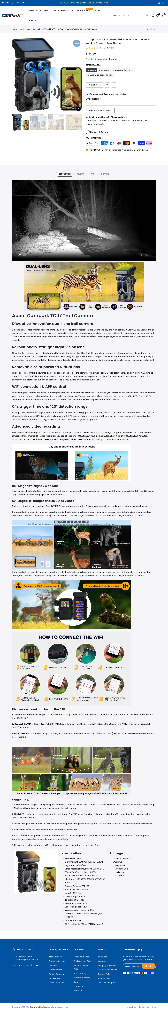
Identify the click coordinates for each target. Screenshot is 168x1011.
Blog (76, 982)
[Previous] (16, 75)
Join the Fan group (107, 982)
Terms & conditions (107, 969)
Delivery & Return (99, 132)
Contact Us (79, 986)
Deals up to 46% (56, 982)
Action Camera (56, 974)
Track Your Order (82, 956)
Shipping (90, 59)
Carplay (53, 965)
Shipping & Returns (107, 965)
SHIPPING (105, 174)
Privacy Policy (104, 974)
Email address (93, 98)
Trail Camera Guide (83, 961)
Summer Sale (84, 10)
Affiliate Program (82, 977)
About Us (78, 990)
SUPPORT (33, 20)
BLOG (97, 10)
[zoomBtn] (78, 108)
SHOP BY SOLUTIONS (38, 10)
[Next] (78, 75)
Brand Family (80, 973)
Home (14, 29)
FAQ (92, 174)
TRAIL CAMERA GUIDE (63, 10)
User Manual (104, 978)
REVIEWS (80, 174)
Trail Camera (25, 29)
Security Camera (57, 961)
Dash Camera (55, 969)
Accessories (55, 978)
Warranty (102, 961)
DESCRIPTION (65, 174)
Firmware (102, 956)
